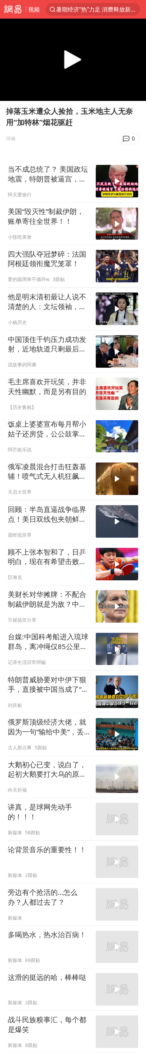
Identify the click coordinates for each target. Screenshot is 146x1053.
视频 (34, 9)
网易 (13, 9)
